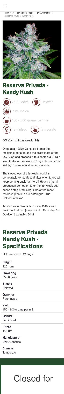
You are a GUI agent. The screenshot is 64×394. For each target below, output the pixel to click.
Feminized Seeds (24, 12)
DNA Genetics (44, 12)
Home (8, 12)
